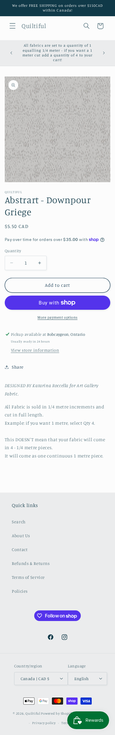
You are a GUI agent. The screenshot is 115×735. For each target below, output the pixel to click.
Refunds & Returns (31, 563)
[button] (12, 26)
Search (19, 521)
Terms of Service (28, 577)
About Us (21, 535)
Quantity (13, 250)
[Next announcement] (103, 52)
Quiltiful (32, 714)
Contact (19, 549)
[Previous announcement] (11, 52)
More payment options (57, 317)
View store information (35, 350)
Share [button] (18, 366)
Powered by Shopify (57, 714)
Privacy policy (43, 723)
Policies (20, 591)
